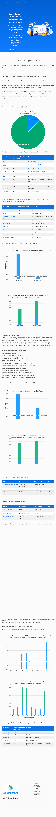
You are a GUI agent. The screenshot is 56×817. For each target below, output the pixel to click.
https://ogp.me (32, 161)
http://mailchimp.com (33, 168)
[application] (28, 130)
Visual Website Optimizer (9, 237)
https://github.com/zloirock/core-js (37, 171)
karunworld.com (7, 489)
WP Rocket (5, 740)
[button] (23, 113)
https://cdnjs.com (32, 174)
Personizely (6, 226)
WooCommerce (6, 732)
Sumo (4, 229)
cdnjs (4, 174)
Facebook (5, 191)
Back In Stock (6, 223)
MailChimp (5, 168)
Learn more (11, 49)
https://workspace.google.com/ (36, 164)
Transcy (5, 221)
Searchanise (6, 234)
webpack (5, 184)
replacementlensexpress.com (10, 484)
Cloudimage (6, 737)
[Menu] (50, 250)
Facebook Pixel (6, 735)
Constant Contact (7, 211)
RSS (4, 177)
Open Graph (6, 161)
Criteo (4, 213)
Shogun (5, 232)
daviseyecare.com (7, 492)
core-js (4, 171)
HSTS (4, 179)
